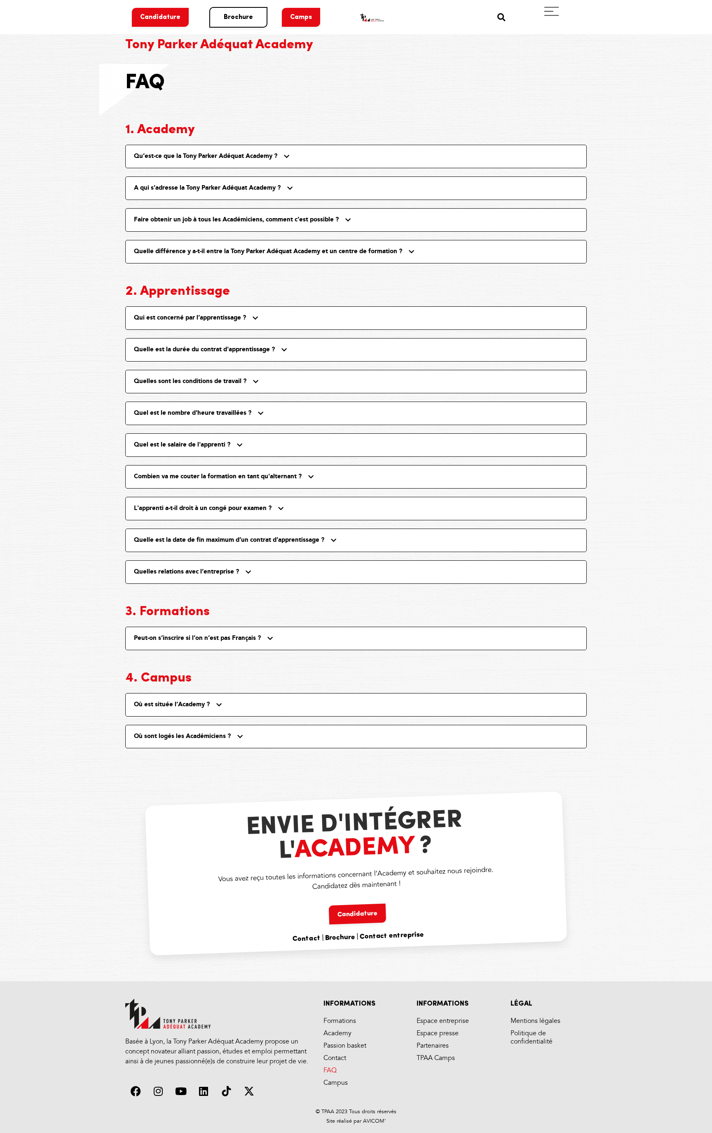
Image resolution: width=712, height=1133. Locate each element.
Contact (306, 939)
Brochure (340, 938)
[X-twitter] (249, 1091)
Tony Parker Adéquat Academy (219, 45)
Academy (337, 1033)
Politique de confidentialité (532, 1037)
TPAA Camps (436, 1058)
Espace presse (438, 1033)
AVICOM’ (373, 1121)
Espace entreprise (443, 1021)
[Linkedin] (203, 1091)
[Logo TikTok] (226, 1091)
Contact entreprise (391, 935)
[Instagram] (158, 1091)
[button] (501, 17)
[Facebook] (135, 1091)
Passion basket (344, 1046)
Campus (335, 1083)
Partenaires (433, 1046)
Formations (339, 1021)
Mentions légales (535, 1021)
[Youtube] (181, 1091)
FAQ (330, 1070)
